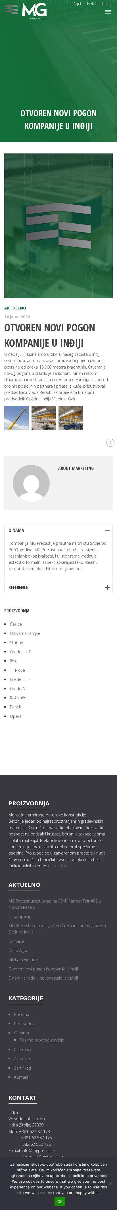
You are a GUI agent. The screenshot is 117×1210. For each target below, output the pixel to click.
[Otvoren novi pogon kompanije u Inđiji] (58, 225)
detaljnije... (62, 865)
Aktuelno (15, 308)
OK (60, 1201)
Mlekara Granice (23, 959)
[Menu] (108, 12)
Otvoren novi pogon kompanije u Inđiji (43, 969)
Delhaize (16, 941)
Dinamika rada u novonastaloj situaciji (43, 978)
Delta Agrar (19, 950)
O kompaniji (20, 916)
